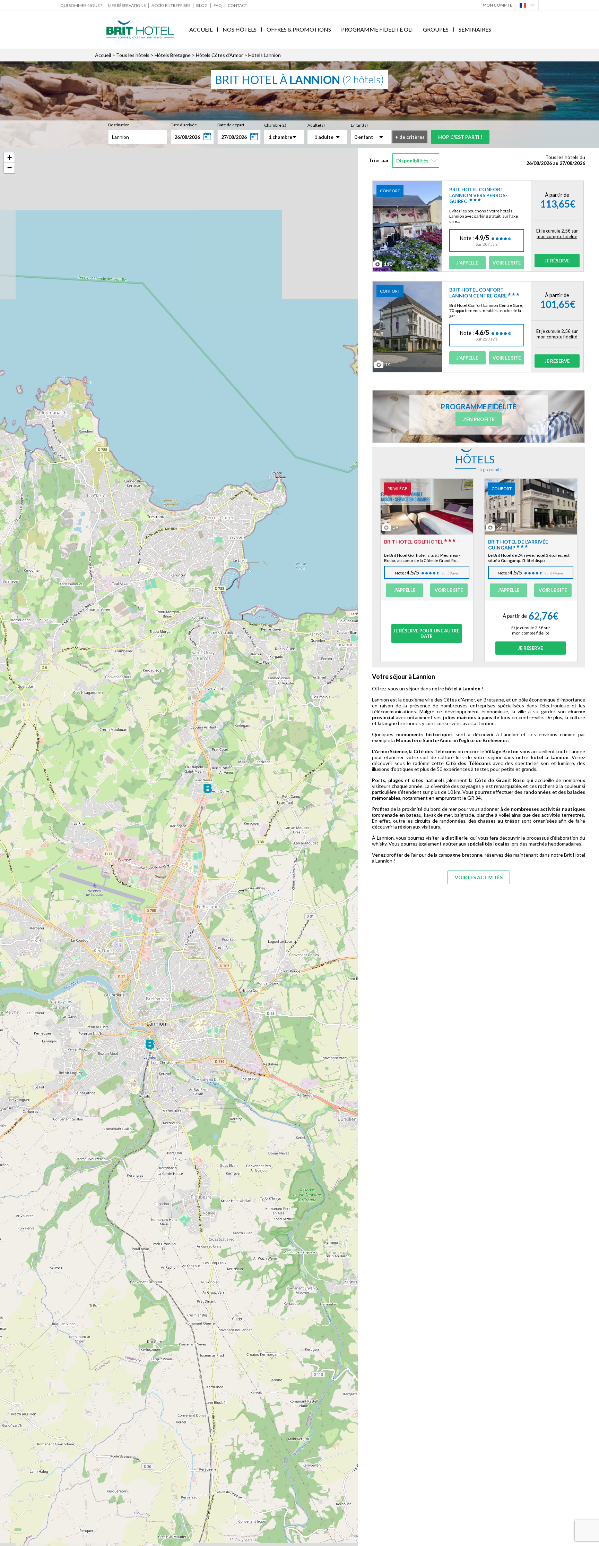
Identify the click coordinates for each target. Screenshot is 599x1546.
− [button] (9, 167)
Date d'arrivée (184, 124)
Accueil (200, 29)
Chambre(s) (275, 125)
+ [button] (9, 157)
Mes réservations (127, 5)
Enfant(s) (359, 125)
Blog (202, 5)
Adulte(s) (316, 125)
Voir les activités (479, 877)
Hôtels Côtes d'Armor (219, 55)
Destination (119, 124)
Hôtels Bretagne (173, 55)
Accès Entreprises (170, 5)
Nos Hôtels (240, 29)
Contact (237, 5)
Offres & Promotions (299, 29)
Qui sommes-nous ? (81, 5)
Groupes (436, 29)
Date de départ (230, 124)
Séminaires (475, 29)
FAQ (218, 5)
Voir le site (507, 263)
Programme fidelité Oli (377, 29)
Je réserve (557, 260)
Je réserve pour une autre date (426, 633)
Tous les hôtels (132, 55)
